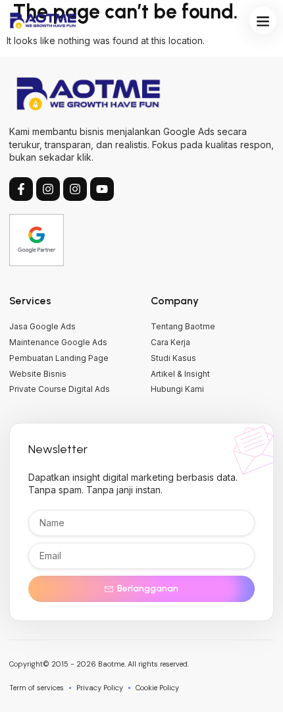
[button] (263, 20)
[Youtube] (102, 189)
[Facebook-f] (21, 189)
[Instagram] (48, 189)
